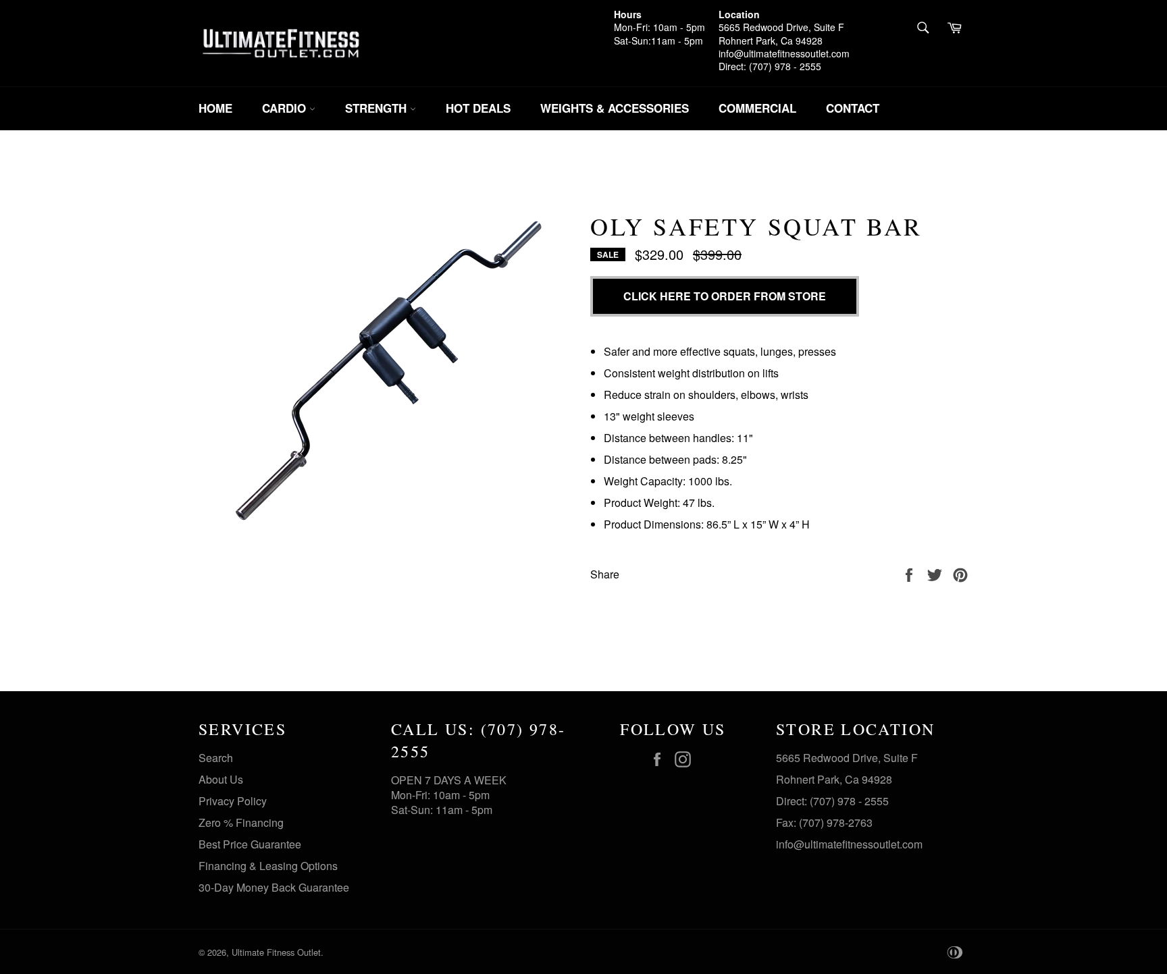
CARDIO (285, 108)
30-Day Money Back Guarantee (274, 887)
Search (216, 757)
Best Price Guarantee (250, 844)
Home (215, 108)
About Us (221, 779)
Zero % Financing (241, 822)
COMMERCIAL (757, 108)
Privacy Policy (233, 801)
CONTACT (852, 108)
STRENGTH (377, 108)
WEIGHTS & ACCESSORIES (614, 108)
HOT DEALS (478, 108)
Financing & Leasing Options (268, 865)
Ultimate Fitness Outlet (276, 952)
